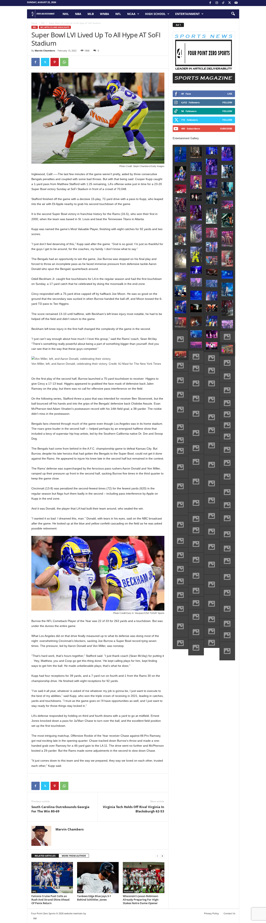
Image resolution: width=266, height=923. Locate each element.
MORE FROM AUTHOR (74, 855)
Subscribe (226, 128)
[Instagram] (216, 3)
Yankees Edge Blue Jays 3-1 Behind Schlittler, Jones (94, 897)
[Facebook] (210, 3)
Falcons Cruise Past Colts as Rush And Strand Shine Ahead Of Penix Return (50, 899)
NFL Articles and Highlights (54, 27)
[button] (233, 13)
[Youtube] (236, 3)
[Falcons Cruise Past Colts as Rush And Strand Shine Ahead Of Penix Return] (52, 877)
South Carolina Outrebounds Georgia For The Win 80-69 (60, 809)
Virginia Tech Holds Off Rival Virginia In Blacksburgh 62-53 (133, 809)
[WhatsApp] (64, 62)
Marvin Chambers (45, 50)
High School (155, 14)
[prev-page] (157, 856)
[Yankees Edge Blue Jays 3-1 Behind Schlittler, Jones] (98, 877)
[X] (229, 3)
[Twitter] (45, 62)
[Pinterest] (54, 62)
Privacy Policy (211, 913)
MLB (90, 14)
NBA (78, 14)
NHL (66, 14)
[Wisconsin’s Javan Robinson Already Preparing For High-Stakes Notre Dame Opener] (143, 877)
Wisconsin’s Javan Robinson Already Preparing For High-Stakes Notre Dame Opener (141, 899)
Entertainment (187, 14)
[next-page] (162, 856)
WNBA (104, 14)
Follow (227, 102)
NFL (118, 14)
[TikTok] (223, 3)
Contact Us (229, 913)
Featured (128, 891)
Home (34, 23)
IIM (35, 918)
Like (229, 93)
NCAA (131, 14)
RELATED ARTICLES (45, 855)
